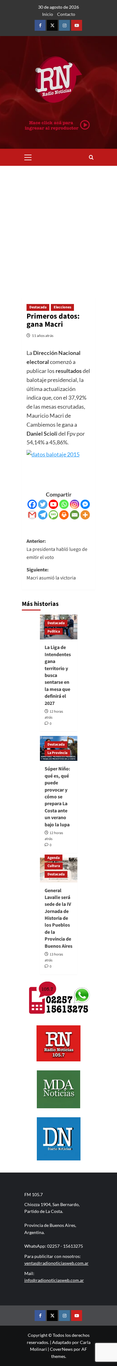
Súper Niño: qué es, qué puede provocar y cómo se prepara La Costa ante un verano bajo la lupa (57, 796)
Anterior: (57, 549)
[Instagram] (74, 504)
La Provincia (57, 753)
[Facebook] (32, 504)
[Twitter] (42, 504)
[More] (85, 515)
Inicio (47, 14)
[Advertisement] (58, 227)
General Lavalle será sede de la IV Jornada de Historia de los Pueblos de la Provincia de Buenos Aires (58, 918)
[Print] (64, 515)
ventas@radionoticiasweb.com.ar (56, 1263)
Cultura (53, 866)
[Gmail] (32, 515)
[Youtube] (53, 504)
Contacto (66, 14)
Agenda (53, 857)
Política (53, 631)
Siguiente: (51, 573)
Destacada (37, 307)
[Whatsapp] (64, 504)
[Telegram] (42, 515)
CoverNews (61, 1349)
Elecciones (62, 307)
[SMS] (53, 515)
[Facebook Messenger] (85, 504)
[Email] (74, 515)
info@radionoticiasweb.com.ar (54, 1280)
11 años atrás (42, 335)
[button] (28, 156)
